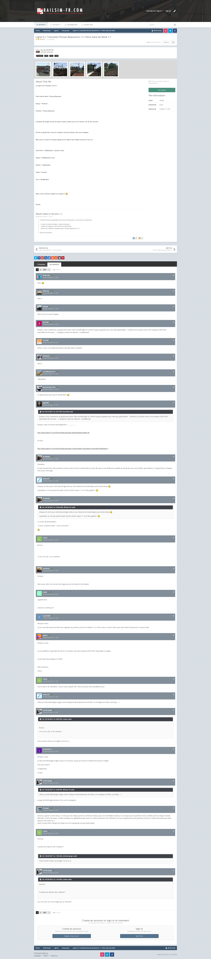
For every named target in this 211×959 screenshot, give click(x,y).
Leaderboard (72, 25)
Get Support (162, 90)
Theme (45, 956)
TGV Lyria (46, 356)
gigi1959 (46, 403)
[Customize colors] (174, 11)
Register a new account (72, 936)
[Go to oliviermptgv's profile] (39, 711)
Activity (55, 25)
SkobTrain (46, 275)
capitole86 (46, 616)
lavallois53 (46, 749)
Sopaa (45, 635)
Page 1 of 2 (56, 269)
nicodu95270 (48, 50)
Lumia (45, 538)
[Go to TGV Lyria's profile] (39, 357)
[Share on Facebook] (39, 257)
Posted (51, 277)
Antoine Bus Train (49, 387)
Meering (46, 291)
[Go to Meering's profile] (39, 292)
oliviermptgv (47, 710)
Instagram (166, 31)
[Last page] (49, 269)
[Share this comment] (173, 275)
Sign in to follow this (154, 42)
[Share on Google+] (42, 257)
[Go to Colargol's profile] (39, 809)
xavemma (46, 568)
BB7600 (45, 307)
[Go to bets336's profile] (39, 323)
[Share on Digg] (45, 257)
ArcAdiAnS (46, 457)
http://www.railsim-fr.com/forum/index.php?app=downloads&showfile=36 (63, 433)
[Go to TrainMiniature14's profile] (39, 372)
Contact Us (54, 956)
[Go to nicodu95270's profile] (38, 51)
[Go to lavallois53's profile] (39, 750)
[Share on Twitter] (35, 257)
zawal (45, 592)
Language (37, 956)
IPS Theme (37, 953)
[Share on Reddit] (52, 257)
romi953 (46, 340)
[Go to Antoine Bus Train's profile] (39, 388)
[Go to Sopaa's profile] (39, 636)
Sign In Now (139, 936)
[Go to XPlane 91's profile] (39, 480)
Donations (88, 25)
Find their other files (47, 52)
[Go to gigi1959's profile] (39, 404)
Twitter (170, 31)
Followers (166, 42)
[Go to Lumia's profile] (39, 539)
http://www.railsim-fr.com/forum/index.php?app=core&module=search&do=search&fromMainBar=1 (72, 449)
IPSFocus (45, 953)
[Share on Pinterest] (62, 257)
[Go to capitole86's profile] (39, 617)
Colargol (46, 808)
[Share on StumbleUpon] (56, 257)
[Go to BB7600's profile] (39, 307)
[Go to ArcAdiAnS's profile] (39, 458)
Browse (41, 25)
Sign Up (168, 11)
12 (173, 42)
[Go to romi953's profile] (39, 341)
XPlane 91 (46, 479)
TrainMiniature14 (49, 372)
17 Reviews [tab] (41, 264)
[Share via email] (59, 257)
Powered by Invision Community (167, 954)
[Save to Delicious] (49, 257)
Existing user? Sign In (154, 11)
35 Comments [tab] (54, 264)
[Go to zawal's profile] (39, 593)
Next (44, 269)
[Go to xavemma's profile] (39, 569)
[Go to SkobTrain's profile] (39, 276)
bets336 (45, 322)
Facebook (175, 31)
